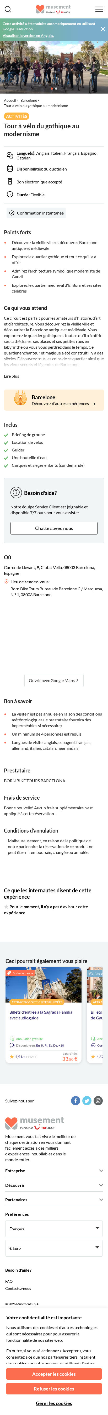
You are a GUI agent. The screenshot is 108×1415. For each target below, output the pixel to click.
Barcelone (28, 100)
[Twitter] (86, 1101)
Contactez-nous (18, 1288)
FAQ (9, 1281)
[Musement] (53, 9)
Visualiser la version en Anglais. (28, 35)
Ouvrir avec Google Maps (52, 680)
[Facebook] (75, 1101)
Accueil (10, 100)
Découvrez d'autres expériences (61, 403)
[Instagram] (97, 1101)
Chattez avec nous (54, 528)
